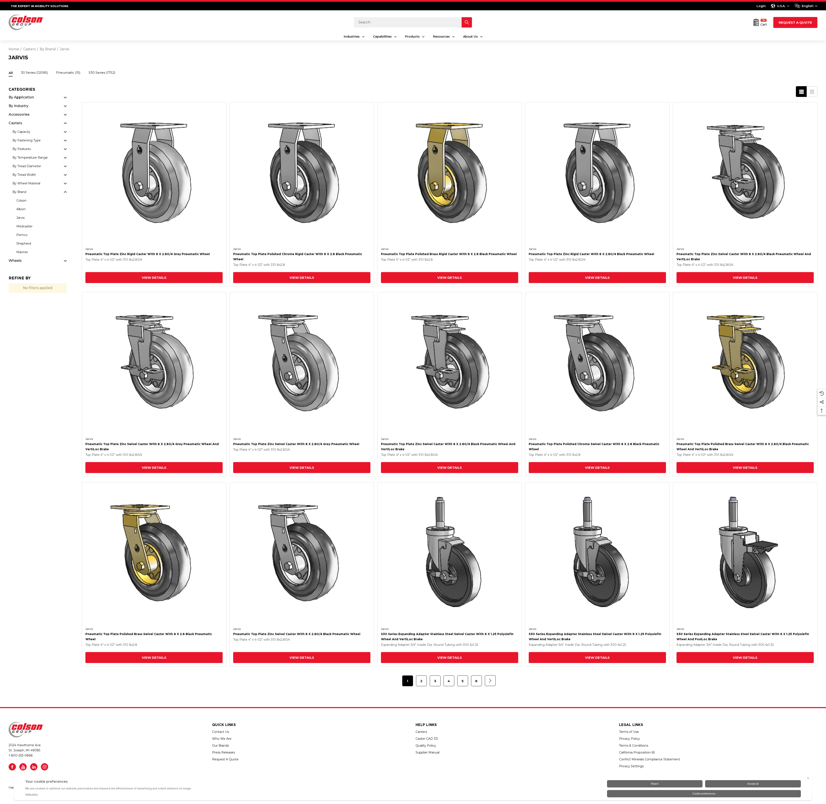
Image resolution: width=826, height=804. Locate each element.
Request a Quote (795, 22)
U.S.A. (781, 6)
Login (761, 6)
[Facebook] (12, 766)
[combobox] (806, 6)
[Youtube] (23, 766)
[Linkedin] (33, 766)
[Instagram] (44, 766)
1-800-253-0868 (21, 755)
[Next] (490, 680)
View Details (154, 278)
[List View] (812, 91)
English (808, 6)
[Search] (467, 22)
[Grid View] (801, 91)
